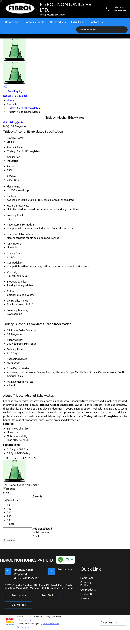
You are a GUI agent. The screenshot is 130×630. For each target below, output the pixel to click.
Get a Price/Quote (13, 122)
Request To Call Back (15, 95)
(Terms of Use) (24, 620)
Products (12, 104)
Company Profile (35, 21)
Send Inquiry (14, 91)
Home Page (12, 21)
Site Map (85, 598)
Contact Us (96, 21)
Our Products (58, 21)
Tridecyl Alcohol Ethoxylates (23, 108)
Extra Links (77, 21)
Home (10, 100)
